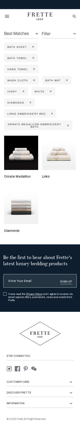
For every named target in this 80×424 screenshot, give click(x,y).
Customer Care (18, 381)
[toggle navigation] (7, 16)
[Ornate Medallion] (21, 153)
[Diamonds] (21, 207)
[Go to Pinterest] (27, 368)
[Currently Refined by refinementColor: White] (50, 91)
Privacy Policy (34, 294)
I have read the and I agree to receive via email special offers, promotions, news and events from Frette (40, 297)
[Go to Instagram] (11, 368)
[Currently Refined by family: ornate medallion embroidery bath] (67, 125)
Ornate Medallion (17, 176)
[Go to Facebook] (19, 368)
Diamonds (12, 230)
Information (15, 403)
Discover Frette (19, 392)
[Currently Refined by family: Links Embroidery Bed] (51, 113)
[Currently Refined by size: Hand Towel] (33, 69)
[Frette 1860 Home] (40, 16)
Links (46, 176)
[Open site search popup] (74, 16)
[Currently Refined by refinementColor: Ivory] (23, 91)
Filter (46, 33)
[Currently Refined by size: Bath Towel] (33, 58)
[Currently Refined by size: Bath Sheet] (32, 47)
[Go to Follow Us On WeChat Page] (35, 368)
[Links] (59, 153)
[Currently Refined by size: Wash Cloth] (33, 80)
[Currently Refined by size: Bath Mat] (66, 80)
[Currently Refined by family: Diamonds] (30, 102)
